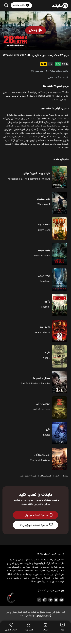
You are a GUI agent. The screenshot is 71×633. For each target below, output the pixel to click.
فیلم (57, 476)
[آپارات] (61, 600)
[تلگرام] (50, 600)
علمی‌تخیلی (52, 77)
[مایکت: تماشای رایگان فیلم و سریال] (60, 5)
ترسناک (63, 77)
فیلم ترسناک (45, 476)
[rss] (38, 600)
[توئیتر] (55, 600)
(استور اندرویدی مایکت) (40, 615)
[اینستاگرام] (44, 600)
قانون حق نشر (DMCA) (49, 591)
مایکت (66, 476)
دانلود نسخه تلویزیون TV (33, 525)
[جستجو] (6, 5)
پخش (33, 30)
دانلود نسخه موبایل (36, 515)
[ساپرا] (11, 598)
